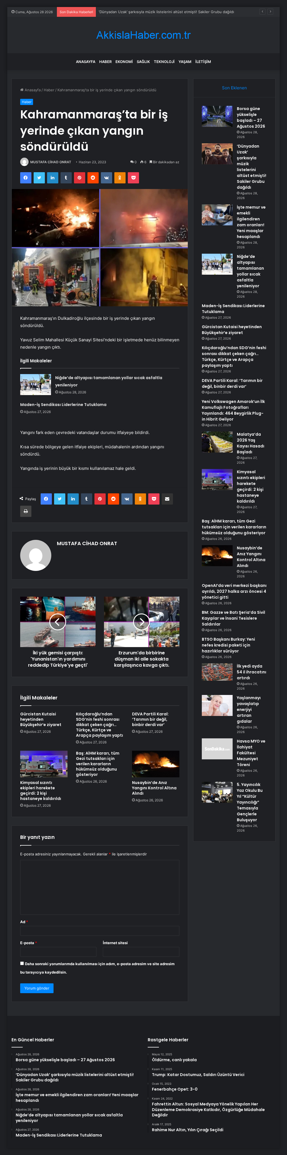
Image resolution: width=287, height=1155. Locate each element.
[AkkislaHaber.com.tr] (143, 35)
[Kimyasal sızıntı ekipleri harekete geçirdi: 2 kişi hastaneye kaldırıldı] (44, 764)
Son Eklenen (234, 87)
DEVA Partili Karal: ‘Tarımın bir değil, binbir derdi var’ (150, 719)
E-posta (28, 943)
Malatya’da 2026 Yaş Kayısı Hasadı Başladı (250, 443)
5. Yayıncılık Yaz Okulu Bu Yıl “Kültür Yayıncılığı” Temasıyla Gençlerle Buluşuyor (250, 802)
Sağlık (143, 61)
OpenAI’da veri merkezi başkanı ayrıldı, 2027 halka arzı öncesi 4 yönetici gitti (234, 591)
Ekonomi (124, 61)
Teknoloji (164, 61)
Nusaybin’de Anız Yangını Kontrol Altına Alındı (154, 788)
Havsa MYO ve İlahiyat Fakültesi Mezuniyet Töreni (251, 752)
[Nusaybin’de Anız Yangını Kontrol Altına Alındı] (156, 764)
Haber (105, 61)
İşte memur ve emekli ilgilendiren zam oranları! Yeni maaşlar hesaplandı (251, 221)
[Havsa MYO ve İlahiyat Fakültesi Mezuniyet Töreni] (217, 748)
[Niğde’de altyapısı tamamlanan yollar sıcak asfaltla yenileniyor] (35, 384)
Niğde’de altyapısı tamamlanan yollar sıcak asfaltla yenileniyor (250, 271)
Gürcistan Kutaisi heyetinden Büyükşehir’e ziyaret (40, 719)
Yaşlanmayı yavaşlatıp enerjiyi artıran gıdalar (249, 709)
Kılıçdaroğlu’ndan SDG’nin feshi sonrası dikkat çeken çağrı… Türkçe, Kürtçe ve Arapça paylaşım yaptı (99, 724)
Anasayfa (85, 61)
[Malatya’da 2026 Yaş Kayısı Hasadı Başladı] (217, 441)
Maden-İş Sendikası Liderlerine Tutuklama (63, 404)
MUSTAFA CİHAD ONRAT (50, 162)
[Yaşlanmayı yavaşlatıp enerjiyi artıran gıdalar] (217, 705)
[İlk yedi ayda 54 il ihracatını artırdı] (217, 672)
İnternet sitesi (115, 943)
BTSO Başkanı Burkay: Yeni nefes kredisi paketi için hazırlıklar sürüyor (228, 645)
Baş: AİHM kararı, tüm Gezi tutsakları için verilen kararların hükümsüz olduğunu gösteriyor (97, 763)
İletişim (203, 61)
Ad (24, 922)
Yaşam (185, 61)
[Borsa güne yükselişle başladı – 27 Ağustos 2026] (217, 116)
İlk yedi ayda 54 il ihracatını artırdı (251, 672)
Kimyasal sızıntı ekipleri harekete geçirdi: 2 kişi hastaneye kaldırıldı (40, 790)
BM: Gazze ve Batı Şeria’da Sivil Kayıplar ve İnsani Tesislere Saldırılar (233, 618)
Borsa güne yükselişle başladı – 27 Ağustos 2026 (251, 117)
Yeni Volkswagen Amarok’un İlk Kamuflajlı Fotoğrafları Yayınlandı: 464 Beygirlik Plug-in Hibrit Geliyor (233, 410)
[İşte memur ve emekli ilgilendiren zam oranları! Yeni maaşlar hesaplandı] (217, 214)
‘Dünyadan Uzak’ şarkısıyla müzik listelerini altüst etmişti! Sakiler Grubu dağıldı (251, 166)
